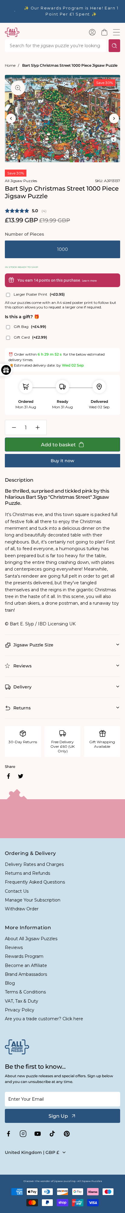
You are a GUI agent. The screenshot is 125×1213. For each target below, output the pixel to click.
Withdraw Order (22, 909)
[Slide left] (11, 118)
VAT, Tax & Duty (21, 1001)
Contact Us (17, 891)
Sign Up (58, 1116)
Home (10, 65)
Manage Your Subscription (32, 900)
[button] (104, 32)
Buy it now (62, 460)
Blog (10, 983)
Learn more (89, 280)
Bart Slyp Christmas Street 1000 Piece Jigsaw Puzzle (69, 65)
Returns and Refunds (27, 873)
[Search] (114, 45)
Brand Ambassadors (26, 974)
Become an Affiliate (26, 965)
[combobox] (55, 45)
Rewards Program (24, 956)
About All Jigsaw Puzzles (31, 938)
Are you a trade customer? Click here (44, 1018)
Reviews (14, 947)
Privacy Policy (19, 1010)
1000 (62, 249)
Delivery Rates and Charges (34, 864)
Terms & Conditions (25, 992)
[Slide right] (114, 118)
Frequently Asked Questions (35, 882)
